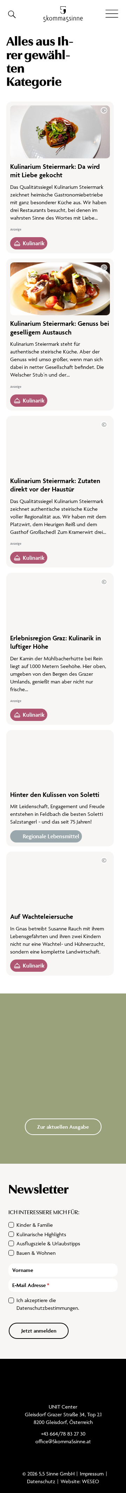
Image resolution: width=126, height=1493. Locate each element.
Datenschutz (41, 1481)
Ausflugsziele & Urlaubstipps (48, 1243)
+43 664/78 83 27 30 (63, 1433)
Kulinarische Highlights (41, 1234)
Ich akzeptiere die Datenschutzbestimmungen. (47, 1304)
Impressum (92, 1473)
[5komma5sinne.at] (63, 13)
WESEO (90, 1481)
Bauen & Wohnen (36, 1253)
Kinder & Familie (34, 1225)
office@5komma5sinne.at (63, 1441)
